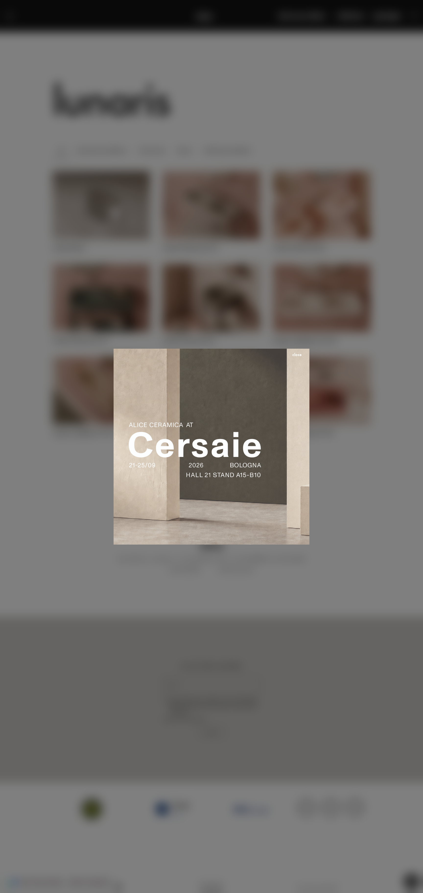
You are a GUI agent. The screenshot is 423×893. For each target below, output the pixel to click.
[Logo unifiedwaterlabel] (251, 809)
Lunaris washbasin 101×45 (84, 433)
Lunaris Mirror (68, 247)
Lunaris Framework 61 (189, 340)
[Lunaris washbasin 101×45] (101, 360)
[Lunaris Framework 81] (322, 174)
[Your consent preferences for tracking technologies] (8, 884)
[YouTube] (118, 886)
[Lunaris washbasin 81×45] (211, 360)
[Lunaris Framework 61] (211, 267)
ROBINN (330, 887)
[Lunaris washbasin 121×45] (322, 267)
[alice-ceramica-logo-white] (204, 16)
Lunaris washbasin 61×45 (303, 433)
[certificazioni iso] (331, 809)
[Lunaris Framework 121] (211, 174)
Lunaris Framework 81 (299, 247)
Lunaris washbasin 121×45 (304, 340)
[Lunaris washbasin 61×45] (322, 360)
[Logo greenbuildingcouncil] (92, 809)
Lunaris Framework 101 (80, 340)
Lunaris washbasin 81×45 (193, 433)
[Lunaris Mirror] (101, 174)
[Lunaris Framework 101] (101, 267)
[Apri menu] (9, 15)
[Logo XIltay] (172, 809)
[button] (414, 16)
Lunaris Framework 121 (190, 247)
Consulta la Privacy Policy (184, 719)
